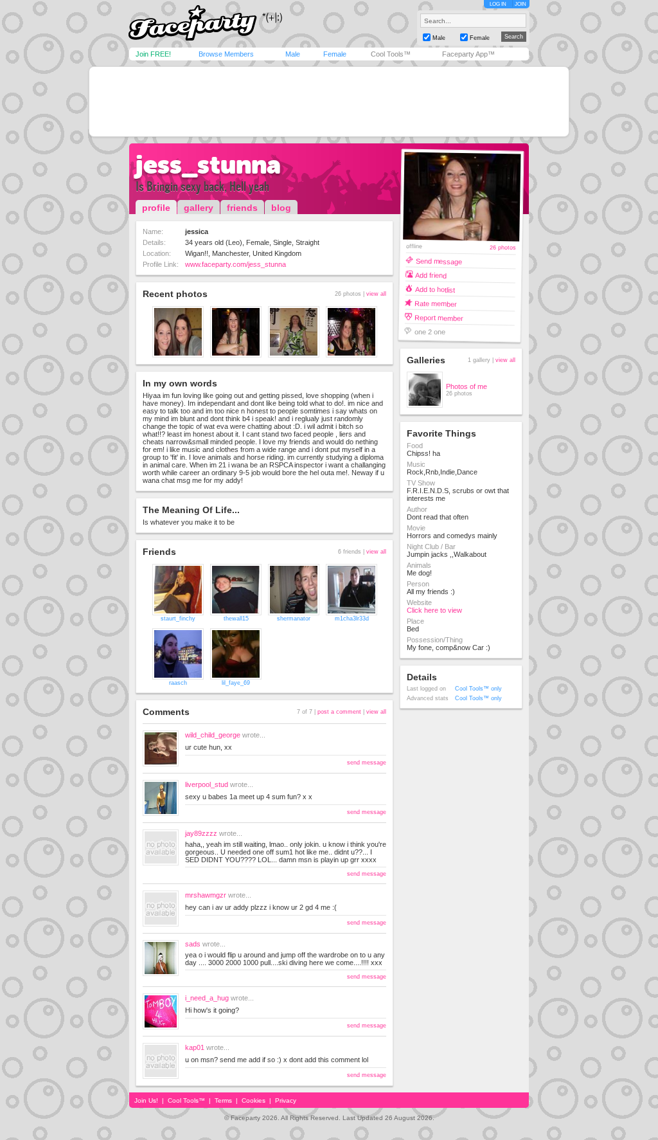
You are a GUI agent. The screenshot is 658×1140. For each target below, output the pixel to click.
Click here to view (434, 610)
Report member (438, 317)
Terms (223, 1100)
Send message (438, 261)
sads (192, 944)
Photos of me (466, 386)
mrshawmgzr (205, 895)
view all (376, 294)
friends (242, 208)
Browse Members (226, 54)
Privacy (285, 1100)
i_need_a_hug (207, 998)
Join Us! (146, 1100)
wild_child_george (212, 735)
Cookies (253, 1100)
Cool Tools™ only (478, 688)
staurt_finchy (178, 618)
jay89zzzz (201, 833)
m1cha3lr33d (352, 618)
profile (156, 208)
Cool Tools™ (391, 54)
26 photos (503, 247)
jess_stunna (208, 164)
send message (366, 762)
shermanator (293, 618)
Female (334, 54)
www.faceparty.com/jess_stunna (235, 264)
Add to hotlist (435, 289)
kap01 (194, 1047)
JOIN (520, 4)
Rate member (435, 303)
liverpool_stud (206, 784)
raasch (178, 683)
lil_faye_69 (236, 683)
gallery (198, 208)
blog (281, 208)
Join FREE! (153, 54)
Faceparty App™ (468, 54)
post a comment (339, 712)
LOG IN (498, 4)
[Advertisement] (329, 102)
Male (292, 54)
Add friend (431, 275)
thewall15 (236, 618)
